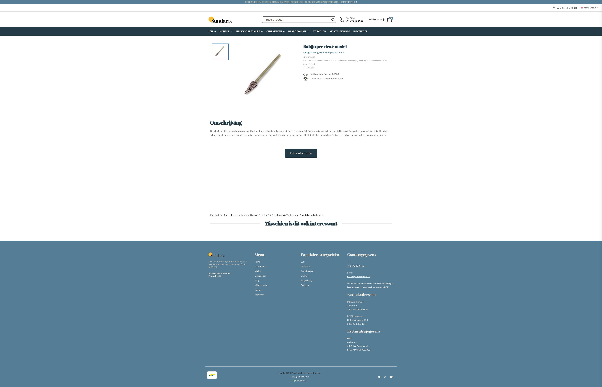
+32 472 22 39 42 (355, 266)
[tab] (301, 153)
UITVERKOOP (360, 31)
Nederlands (590, 8)
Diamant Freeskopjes (348, 60)
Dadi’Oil (305, 276)
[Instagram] (385, 376)
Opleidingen (260, 276)
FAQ (257, 280)
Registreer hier (349, 2)
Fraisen (311, 67)
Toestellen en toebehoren (328, 60)
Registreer (259, 294)
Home (257, 262)
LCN (211, 31)
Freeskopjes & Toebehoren (369, 60)
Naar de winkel (297, 31)
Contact (258, 290)
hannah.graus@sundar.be (358, 276)
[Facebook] (379, 376)
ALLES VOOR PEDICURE (248, 31)
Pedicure (305, 285)
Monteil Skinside (340, 31)
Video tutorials (261, 285)
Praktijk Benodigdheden (311, 215)
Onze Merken (274, 31)
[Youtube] (391, 376)
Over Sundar (260, 266)
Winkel (258, 271)
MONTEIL (224, 31)
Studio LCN (319, 31)
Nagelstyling (306, 280)
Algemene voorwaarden (219, 273)
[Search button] (333, 19)
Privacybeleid (215, 276)
